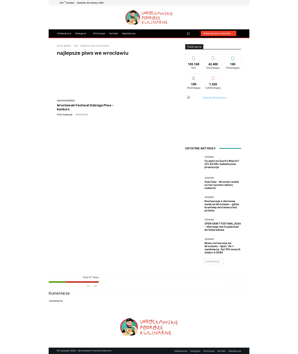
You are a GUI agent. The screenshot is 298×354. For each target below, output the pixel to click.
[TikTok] (235, 3)
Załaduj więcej (212, 261)
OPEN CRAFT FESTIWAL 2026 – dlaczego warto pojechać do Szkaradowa (223, 226)
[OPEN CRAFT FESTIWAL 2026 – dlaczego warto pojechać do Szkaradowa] (193, 225)
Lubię (193, 56)
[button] (188, 33)
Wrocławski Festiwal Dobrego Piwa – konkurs (85, 107)
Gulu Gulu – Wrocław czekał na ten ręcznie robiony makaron (222, 185)
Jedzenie (209, 157)
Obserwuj (213, 56)
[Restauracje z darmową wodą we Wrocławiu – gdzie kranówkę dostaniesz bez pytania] (193, 204)
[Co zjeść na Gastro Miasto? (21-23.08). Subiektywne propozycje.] (193, 162)
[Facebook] (227, 3)
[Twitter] (239, 3)
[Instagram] (231, 3)
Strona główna (64, 45)
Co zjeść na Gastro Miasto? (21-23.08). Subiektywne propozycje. (222, 164)
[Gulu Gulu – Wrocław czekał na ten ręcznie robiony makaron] (193, 183)
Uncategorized (66, 100)
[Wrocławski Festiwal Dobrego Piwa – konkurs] (86, 78)
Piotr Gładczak (65, 114)
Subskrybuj (213, 76)
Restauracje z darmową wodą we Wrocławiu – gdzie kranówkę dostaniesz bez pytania (222, 206)
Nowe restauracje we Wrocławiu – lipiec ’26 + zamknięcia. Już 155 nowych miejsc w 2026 (222, 248)
